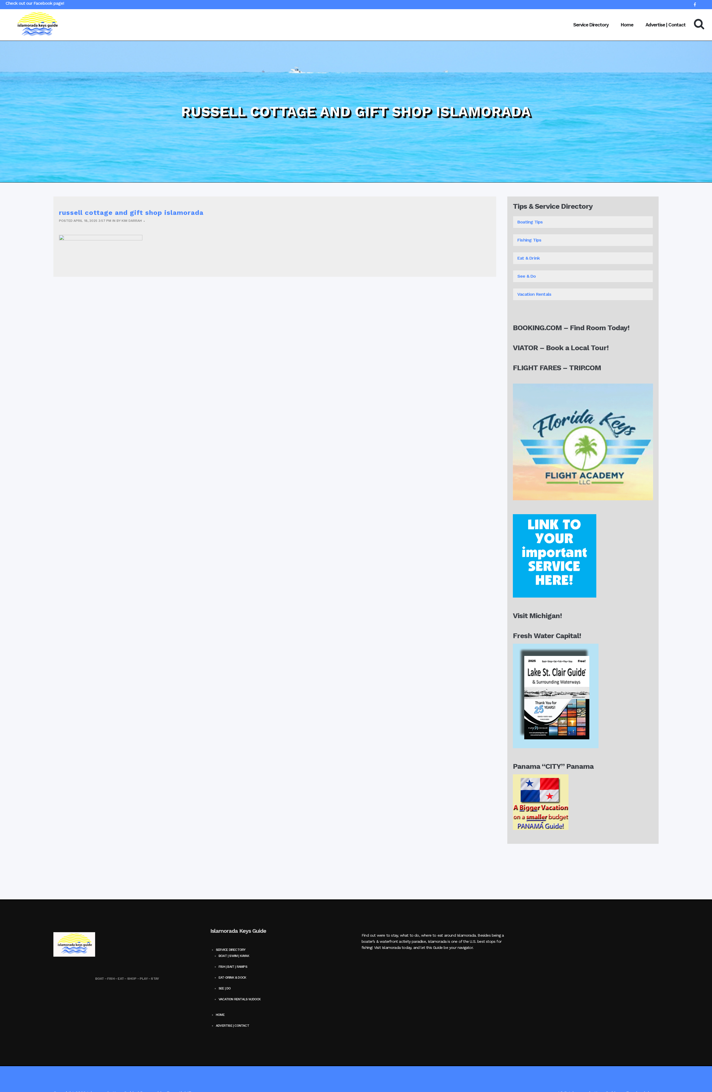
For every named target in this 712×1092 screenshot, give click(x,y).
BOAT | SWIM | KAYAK (234, 956)
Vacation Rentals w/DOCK (240, 999)
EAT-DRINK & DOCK (232, 977)
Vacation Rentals (534, 294)
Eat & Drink (528, 258)
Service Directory (230, 950)
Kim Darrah (132, 221)
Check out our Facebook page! (35, 3)
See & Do (526, 276)
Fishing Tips (529, 240)
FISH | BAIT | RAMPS (233, 967)
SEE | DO (225, 988)
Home (220, 1015)
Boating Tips (530, 222)
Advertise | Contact (232, 1026)
